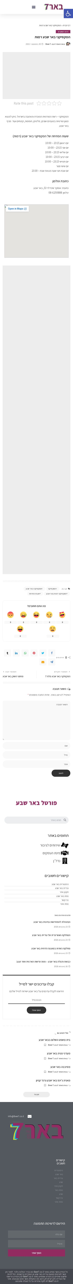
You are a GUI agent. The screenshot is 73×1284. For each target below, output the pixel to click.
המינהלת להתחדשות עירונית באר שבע (51, 922)
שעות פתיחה (34, 593)
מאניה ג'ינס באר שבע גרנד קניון (53, 1080)
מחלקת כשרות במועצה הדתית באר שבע (50, 948)
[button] (33, 7)
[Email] (42, 661)
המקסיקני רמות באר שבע (56, 593)
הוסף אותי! (36, 1010)
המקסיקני (52, 588)
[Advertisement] (36, 75)
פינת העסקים (63, 31)
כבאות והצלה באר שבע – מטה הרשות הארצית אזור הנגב (43, 961)
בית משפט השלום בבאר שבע (54, 1040)
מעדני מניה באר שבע (58, 1053)
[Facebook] (51, 653)
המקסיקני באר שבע (34, 588)
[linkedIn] (16, 653)
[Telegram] (51, 661)
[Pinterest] (34, 653)
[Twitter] (42, 653)
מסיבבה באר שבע (60, 1067)
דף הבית (66, 25)
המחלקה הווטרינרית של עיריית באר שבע (51, 935)
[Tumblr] (7, 653)
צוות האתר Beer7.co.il (55, 44)
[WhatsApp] (25, 653)
